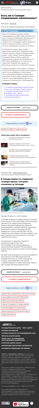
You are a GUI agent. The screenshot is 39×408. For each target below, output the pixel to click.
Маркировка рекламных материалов (17, 345)
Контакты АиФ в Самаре (11, 343)
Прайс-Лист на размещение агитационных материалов (13, 339)
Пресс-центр (27, 328)
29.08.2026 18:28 (6, 173)
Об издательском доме (11, 328)
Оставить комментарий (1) (15, 115)
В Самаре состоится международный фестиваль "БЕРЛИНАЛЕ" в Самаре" (20, 150)
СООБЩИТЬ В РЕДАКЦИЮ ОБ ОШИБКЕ (16, 348)
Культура (13, 23)
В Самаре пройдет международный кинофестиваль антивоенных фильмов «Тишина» (20, 163)
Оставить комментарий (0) (20, 279)
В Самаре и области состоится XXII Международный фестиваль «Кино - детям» (22, 144)
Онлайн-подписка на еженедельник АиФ (18, 333)
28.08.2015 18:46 (6, 8)
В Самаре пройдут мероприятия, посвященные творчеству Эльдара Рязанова (22, 156)
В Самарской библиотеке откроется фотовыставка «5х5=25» (20, 138)
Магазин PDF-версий (10, 330)
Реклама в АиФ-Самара (11, 336)
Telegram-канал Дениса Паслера (12, 212)
